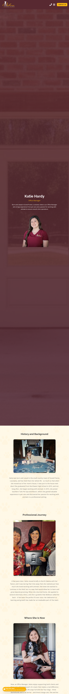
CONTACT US (62, 4)
